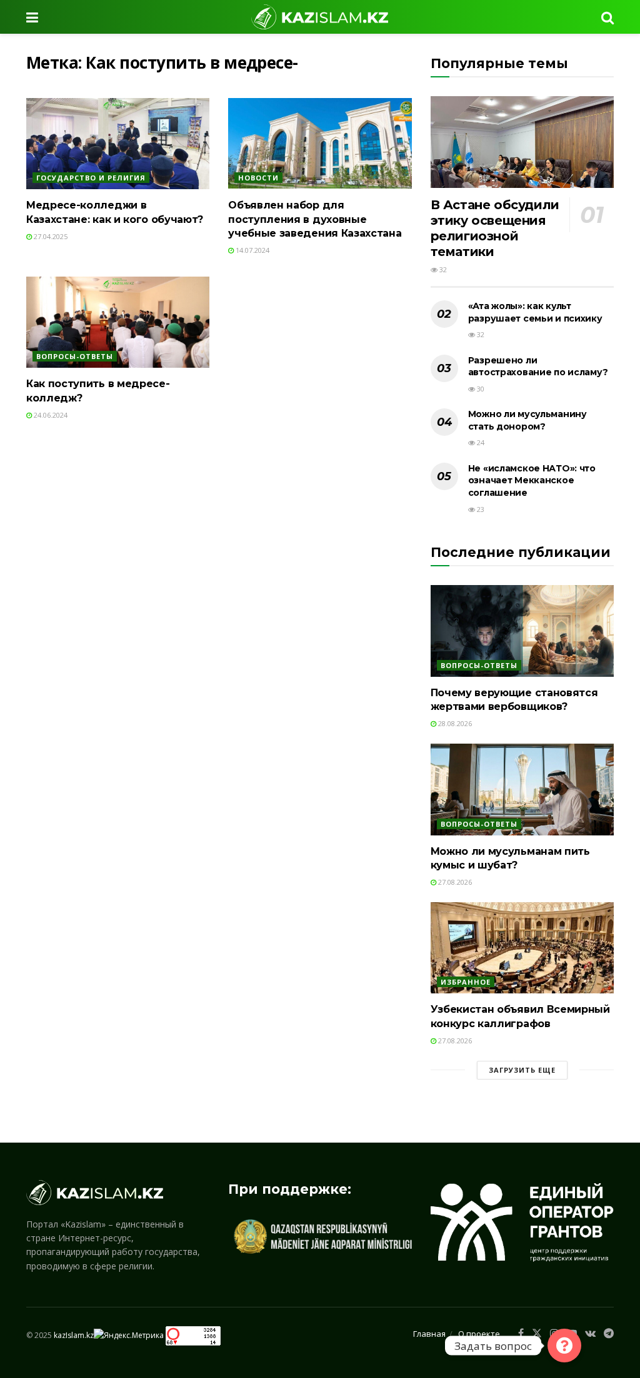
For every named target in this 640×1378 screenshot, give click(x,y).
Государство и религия (91, 177)
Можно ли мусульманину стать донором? (527, 420)
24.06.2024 (50, 415)
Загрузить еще (522, 1070)
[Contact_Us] (564, 1345)
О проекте (479, 1333)
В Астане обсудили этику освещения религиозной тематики (495, 228)
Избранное (466, 982)
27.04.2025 (50, 236)
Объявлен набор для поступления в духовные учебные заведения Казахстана (314, 219)
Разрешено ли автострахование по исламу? (538, 366)
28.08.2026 (454, 723)
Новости (258, 177)
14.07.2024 (251, 250)
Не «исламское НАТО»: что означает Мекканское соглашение (532, 480)
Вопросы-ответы (74, 356)
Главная (429, 1333)
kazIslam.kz (74, 1335)
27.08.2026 (454, 882)
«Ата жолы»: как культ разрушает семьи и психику (535, 312)
